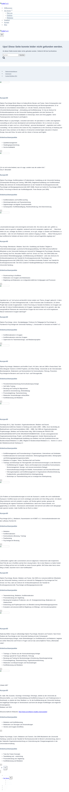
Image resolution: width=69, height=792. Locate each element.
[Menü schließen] (0, 771)
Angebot (7, 20)
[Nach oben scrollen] (1, 768)
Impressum (8, 73)
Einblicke (9, 15)
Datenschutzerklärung (11, 71)
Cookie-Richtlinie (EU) (11, 76)
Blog (5, 25)
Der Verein (6, 778)
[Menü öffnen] (2, 35)
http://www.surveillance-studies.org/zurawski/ (33, 712)
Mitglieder (10, 18)
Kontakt (6, 22)
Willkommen (8, 8)
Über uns (9, 13)
